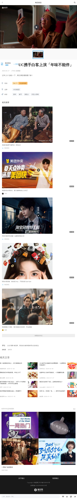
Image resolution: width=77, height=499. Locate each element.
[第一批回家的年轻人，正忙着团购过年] (32, 365)
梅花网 (41, 396)
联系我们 (56, 478)
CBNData (42, 368)
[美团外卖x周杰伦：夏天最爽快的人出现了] (27, 170)
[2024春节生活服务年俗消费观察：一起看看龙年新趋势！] (72, 365)
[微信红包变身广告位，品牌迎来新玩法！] (72, 384)
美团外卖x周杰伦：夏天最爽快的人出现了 (15, 190)
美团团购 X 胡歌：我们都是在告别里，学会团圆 (17, 327)
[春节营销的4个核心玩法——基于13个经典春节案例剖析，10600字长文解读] (32, 384)
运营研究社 (43, 378)
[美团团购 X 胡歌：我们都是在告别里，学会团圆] (27, 306)
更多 (74, 409)
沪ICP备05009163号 (44, 482)
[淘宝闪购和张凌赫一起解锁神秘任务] (27, 215)
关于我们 (21, 478)
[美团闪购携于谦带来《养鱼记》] (27, 124)
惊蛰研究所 (3, 368)
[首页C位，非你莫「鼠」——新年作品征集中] (72, 393)
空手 (1, 387)
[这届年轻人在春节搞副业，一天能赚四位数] (72, 375)
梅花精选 (8, 63)
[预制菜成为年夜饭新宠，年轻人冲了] (32, 375)
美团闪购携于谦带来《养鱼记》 (12, 145)
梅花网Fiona (3, 396)
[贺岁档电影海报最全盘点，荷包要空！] (32, 393)
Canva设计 (43, 387)
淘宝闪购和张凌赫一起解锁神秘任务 (13, 236)
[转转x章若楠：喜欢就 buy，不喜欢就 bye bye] (27, 261)
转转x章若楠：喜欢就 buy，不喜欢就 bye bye (16, 281)
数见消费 (2, 378)
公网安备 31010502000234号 (38, 485)
